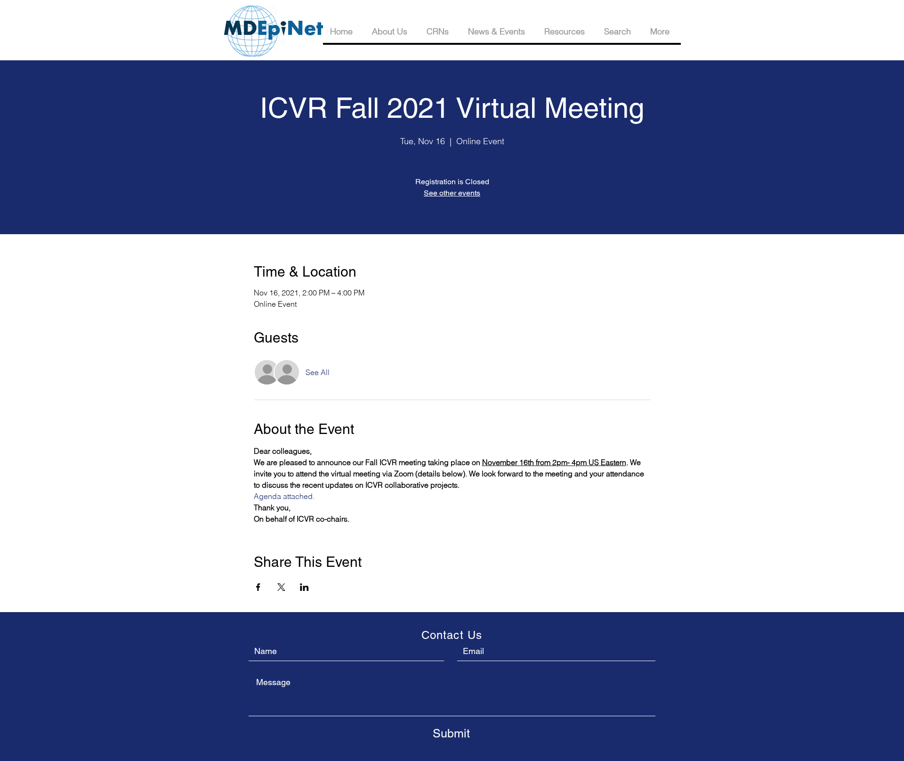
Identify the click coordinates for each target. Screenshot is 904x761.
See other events (452, 192)
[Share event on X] (281, 587)
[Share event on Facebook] (258, 587)
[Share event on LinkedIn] (304, 587)
